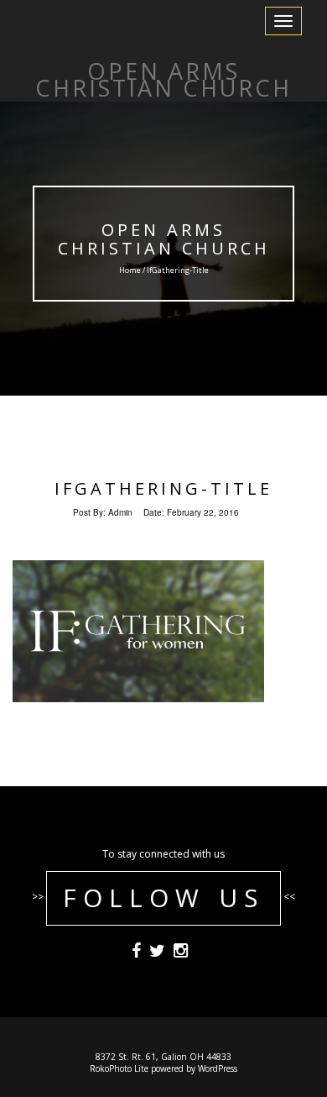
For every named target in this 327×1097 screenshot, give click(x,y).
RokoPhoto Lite (119, 1068)
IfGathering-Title (163, 488)
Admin (120, 512)
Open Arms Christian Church (164, 239)
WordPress (217, 1068)
